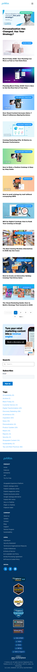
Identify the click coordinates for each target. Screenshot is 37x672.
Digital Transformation (12, 408)
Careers (6, 518)
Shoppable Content (11, 440)
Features (6, 470)
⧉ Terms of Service (9, 551)
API (5, 475)
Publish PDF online (9, 499)
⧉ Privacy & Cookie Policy (11, 559)
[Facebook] (10, 569)
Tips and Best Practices (13, 447)
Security (7, 437)
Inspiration (8, 418)
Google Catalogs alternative (12, 497)
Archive (6, 398)
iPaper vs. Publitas (9, 505)
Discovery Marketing (12, 411)
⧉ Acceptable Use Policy (11, 554)
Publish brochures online (11, 494)
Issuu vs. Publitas (9, 502)
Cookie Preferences (10, 548)
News (6, 421)
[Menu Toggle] (32, 4)
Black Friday (8, 401)
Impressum (7, 540)
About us (6, 516)
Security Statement (10, 543)
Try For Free (7, 478)
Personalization (9, 424)
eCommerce (8, 414)
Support (6, 526)
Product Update (10, 427)
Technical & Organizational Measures (15, 546)
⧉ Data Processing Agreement (13, 556)
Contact (6, 521)
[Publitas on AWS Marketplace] (18, 657)
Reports (7, 434)
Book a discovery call (15, 342)
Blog (5, 524)
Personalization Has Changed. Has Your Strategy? (14, 31)
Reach (6, 430)
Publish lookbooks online (11, 488)
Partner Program (9, 529)
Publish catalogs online (11, 486)
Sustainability (9, 443)
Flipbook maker (8, 507)
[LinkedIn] (15, 569)
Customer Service (10, 405)
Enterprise (7, 473)
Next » (21, 316)
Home (5, 467)
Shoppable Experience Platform (13, 483)
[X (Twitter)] (5, 569)
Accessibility (8, 395)
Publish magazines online (11, 491)
